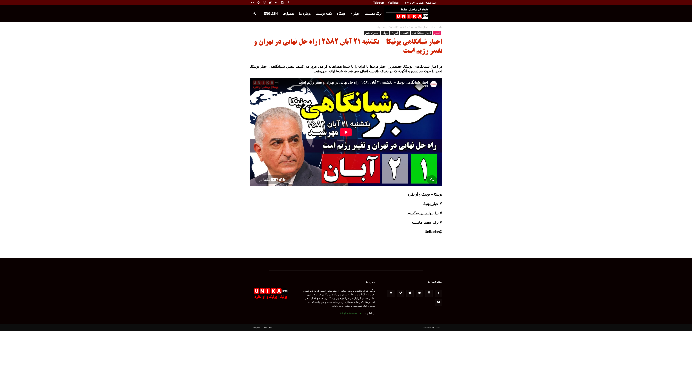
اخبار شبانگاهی (421, 33)
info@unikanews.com (351, 313)
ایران (394, 33)
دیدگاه (341, 13)
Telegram (379, 2)
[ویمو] (264, 2)
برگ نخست (373, 13)
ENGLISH (271, 13)
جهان (385, 33)
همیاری (288, 13)
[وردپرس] (258, 2)
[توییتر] (270, 2)
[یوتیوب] (252, 2)
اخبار (357, 13)
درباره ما (305, 13)
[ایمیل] (276, 2)
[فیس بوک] (288, 2)
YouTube (393, 2)
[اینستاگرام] (282, 2)
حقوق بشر (372, 33)
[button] (254, 13)
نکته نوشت (324, 13)
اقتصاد (405, 33)
